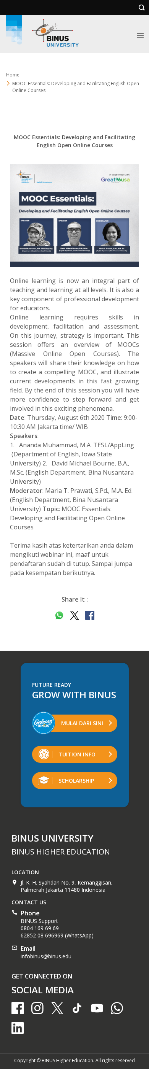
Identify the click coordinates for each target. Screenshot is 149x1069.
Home (12, 74)
